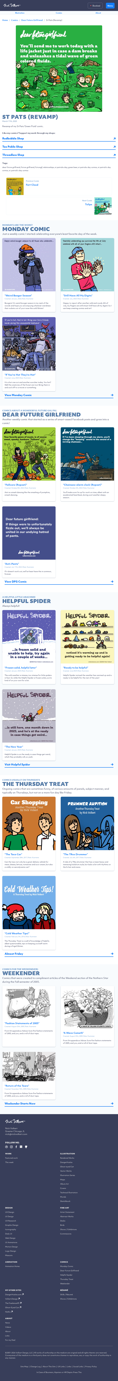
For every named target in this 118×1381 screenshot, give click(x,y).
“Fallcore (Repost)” (16, 484)
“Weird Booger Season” (18, 295)
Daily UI (8, 1234)
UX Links (61, 1366)
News (7, 1323)
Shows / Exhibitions (68, 1229)
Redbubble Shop (13, 138)
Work (8, 1153)
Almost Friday (14, 953)
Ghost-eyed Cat (67, 1166)
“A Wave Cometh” (73, 1032)
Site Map (24, 1366)
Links (7, 1335)
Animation (11, 1262)
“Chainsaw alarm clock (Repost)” (82, 484)
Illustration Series (67, 1175)
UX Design (9, 1212)
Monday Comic (66, 1266)
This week (9, 1162)
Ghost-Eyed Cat (12, 1307)
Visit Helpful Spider (17, 764)
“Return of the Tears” (17, 1085)
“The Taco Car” (13, 854)
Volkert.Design (11, 1299)
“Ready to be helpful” (75, 667)
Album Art (64, 1184)
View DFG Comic (16, 581)
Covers (63, 1188)
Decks (62, 1221)
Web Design (10, 1238)
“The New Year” (14, 746)
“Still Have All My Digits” (78, 295)
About (98, 13)
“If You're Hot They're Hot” (20, 374)
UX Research (10, 1221)
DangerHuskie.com (13, 1294)
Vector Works (66, 1171)
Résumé (64, 1290)
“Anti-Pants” (12, 563)
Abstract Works (67, 1216)
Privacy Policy (91, 1366)
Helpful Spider (66, 1275)
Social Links (78, 1366)
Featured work (11, 1158)
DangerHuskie (66, 1162)
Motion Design (11, 1246)
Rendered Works (67, 1158)
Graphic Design (11, 1225)
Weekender (65, 1283)
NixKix (8, 1312)
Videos (8, 1327)
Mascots (9, 1255)
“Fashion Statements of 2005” (22, 1023)
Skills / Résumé (66, 1294)
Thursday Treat (66, 1279)
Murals (63, 1197)
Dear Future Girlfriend (32, 20)
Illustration (19, 13)
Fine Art (64, 1208)
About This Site (49, 1366)
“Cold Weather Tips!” (17, 933)
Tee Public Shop (12, 146)
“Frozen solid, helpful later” (21, 667)
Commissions (65, 1234)
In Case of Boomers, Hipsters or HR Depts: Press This (59, 1372)
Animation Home (12, 1266)
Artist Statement (67, 1212)
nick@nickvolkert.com (16, 1134)
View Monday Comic (18, 395)
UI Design (9, 1216)
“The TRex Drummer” (75, 854)
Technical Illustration (69, 1192)
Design (9, 1208)
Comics (59, 13)
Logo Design (10, 1251)
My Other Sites (13, 1290)
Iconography (10, 1229)
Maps (62, 1179)
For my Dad (10, 1340)
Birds (62, 1225)
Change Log (35, 1366)
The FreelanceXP (12, 1303)
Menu (110, 6)
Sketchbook (65, 1201)
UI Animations (11, 1242)
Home (5, 20)
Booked (96, 5)
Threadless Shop (13, 155)
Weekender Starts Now (20, 1103)
